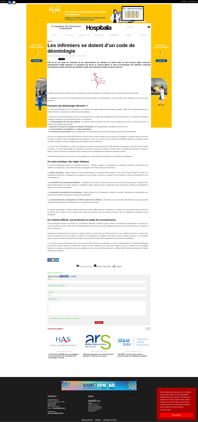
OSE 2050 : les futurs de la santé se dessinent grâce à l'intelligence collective (132, 355)
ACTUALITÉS (69, 35)
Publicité (98, 420)
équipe (100, 407)
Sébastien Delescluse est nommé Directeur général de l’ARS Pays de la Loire (98, 355)
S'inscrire (184, 1)
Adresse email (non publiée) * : (57, 286)
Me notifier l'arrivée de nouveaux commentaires (65, 318)
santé (92, 400)
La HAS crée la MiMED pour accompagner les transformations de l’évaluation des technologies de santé (63, 355)
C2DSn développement (93, 410)
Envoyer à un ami (85, 266)
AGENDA (128, 35)
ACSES (90, 407)
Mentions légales (87, 420)
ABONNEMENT (114, 35)
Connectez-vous (192, 1)
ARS (93, 409)
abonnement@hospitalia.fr (56, 413)
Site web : (51, 292)
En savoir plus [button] (165, 410)
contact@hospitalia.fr (58, 408)
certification (91, 405)
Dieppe (90, 409)
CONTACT (143, 35)
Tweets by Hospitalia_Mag (129, 394)
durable (94, 407)
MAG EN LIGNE (99, 35)
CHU (98, 401)
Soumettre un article (110, 420)
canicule (95, 403)
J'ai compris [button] (176, 415)
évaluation (90, 408)
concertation (95, 406)
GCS (97, 408)
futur (94, 408)
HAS (90, 403)
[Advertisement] (99, 366)
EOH (97, 407)
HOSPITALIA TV (84, 35)
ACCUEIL (54, 35)
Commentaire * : (53, 299)
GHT (99, 408)
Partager (118, 266)
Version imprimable (103, 266)
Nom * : (50, 279)
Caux (98, 403)
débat (99, 406)
